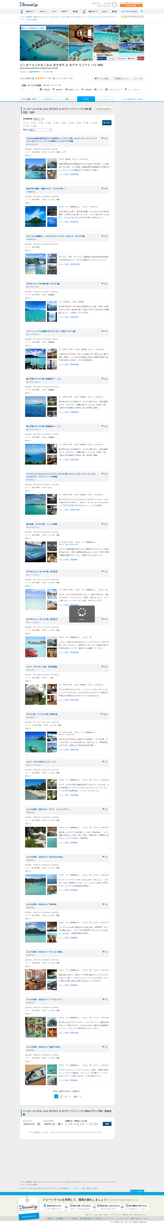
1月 (27, 123)
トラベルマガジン (131, 11)
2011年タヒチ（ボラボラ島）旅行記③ (41, 571)
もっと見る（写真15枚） (70, 459)
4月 (49, 123)
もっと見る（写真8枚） (69, 559)
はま (30, 670)
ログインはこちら (104, 6)
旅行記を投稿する (105, 109)
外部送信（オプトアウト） (105, 1218)
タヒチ (46, 17)
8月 (80, 123)
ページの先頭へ (138, 1191)
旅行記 (75, 11)
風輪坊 (30, 191)
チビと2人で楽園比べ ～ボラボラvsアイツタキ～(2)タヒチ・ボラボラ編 (55, 236)
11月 (27, 126)
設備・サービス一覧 (53, 85)
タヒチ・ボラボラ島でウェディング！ (41, 761)
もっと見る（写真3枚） (69, 1080)
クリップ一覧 (138, 78)
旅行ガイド (30, 11)
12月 (35, 126)
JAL (67, 544)
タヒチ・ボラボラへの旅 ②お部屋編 (41, 666)
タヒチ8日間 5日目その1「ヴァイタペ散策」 (45, 951)
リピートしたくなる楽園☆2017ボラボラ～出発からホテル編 (50, 331)
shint (30, 812)
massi (30, 717)
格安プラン (67, 1188)
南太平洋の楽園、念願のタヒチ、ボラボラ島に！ (47, 188)
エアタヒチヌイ (83, 159)
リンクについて (123, 1218)
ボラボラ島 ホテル (77, 17)
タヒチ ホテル (55, 17)
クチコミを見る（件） (64, 78)
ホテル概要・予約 (28, 99)
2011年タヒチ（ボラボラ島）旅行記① (41, 619)
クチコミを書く (103, 78)
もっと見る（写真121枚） (70, 509)
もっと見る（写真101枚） (70, 264)
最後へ (76, 1096)
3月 (42, 123)
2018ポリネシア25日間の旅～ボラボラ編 (42, 283)
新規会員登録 (131, 5)
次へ (67, 1096)
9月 (87, 123)
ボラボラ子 (32, 287)
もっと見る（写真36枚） (70, 317)
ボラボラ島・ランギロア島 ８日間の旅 (41, 714)
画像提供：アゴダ (62, 59)
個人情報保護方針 (86, 1218)
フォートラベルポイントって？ (134, 16)
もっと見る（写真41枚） (70, 221)
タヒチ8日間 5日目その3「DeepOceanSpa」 (45, 856)
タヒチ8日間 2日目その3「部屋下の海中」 (44, 1047)
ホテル (42, 11)
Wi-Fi (64, 11)
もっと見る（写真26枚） (70, 412)
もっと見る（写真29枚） (70, 604)
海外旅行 (29, 17)
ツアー (54, 11)
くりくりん (32, 574)
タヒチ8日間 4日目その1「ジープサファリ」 (45, 999)
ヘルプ (144, 1218)
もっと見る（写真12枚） (70, 1032)
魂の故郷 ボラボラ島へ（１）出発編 (41, 524)
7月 (72, 123)
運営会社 (50, 1218)
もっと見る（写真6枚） (69, 842)
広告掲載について (62, 1218)
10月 (95, 123)
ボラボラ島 (65, 17)
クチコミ (48, 99)
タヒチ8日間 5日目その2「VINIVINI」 (42, 904)
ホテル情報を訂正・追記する (134, 99)
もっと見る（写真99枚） (70, 174)
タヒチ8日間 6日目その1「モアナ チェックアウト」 (48, 809)
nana (30, 479)
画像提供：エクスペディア (85, 44)
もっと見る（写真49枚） (70, 364)
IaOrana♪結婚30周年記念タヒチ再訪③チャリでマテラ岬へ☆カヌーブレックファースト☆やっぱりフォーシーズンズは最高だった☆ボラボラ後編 (61, 139)
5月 (57, 123)
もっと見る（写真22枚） (70, 652)
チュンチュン (33, 765)
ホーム (22, 17)
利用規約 (74, 1218)
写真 (67, 99)
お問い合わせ (135, 1218)
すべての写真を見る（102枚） (34, 28)
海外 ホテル (38, 17)
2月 (34, 123)
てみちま (31, 144)
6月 (65, 123)
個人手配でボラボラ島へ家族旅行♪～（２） (44, 378)
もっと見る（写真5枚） (69, 937)
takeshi (30, 239)
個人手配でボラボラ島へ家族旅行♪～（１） (44, 426)
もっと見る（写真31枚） (70, 749)
